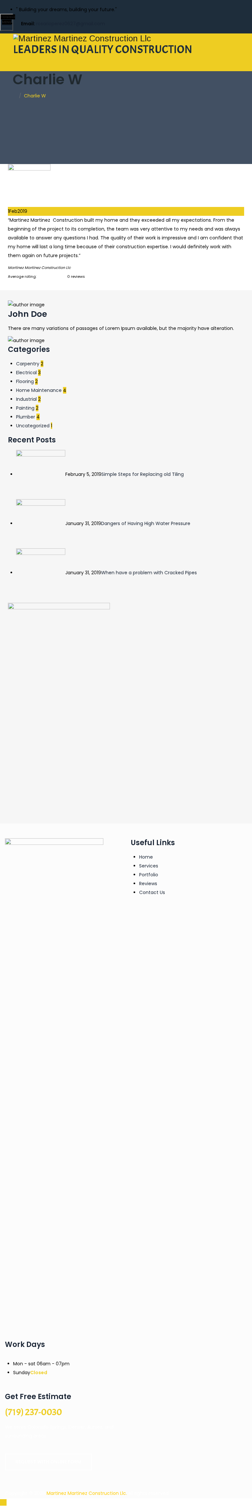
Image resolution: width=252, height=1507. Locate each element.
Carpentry (27, 363)
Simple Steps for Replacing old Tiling (142, 474)
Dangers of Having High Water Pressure (145, 523)
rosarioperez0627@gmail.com (70, 23)
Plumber (25, 417)
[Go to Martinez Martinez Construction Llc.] (14, 95)
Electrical (26, 372)
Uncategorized (33, 425)
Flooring (25, 381)
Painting (25, 408)
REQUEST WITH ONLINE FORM (48, 1461)
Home (146, 857)
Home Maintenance (39, 390)
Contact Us (152, 892)
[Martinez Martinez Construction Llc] (125, 38)
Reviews (148, 883)
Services (148, 866)
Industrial (26, 399)
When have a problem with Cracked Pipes (149, 572)
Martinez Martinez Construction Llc (86, 1493)
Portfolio (148, 874)
